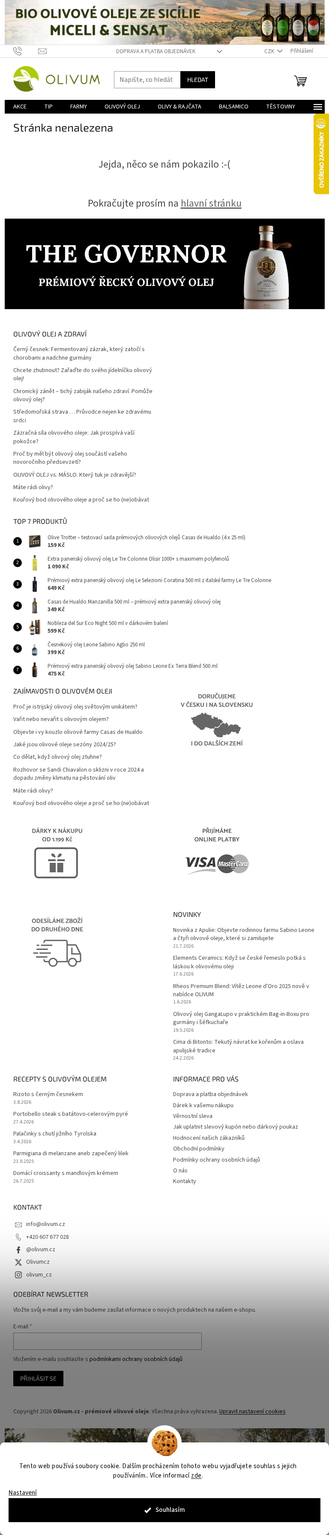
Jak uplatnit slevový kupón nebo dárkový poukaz (235, 1127)
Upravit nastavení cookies (252, 1411)
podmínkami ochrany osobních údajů (136, 1359)
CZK (269, 51)
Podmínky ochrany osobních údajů (216, 1160)
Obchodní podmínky (198, 1148)
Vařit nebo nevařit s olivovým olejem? (61, 719)
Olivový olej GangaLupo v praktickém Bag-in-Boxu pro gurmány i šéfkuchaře (241, 1018)
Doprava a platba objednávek (155, 51)
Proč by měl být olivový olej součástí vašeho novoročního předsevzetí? (70, 458)
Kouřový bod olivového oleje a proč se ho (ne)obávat (81, 500)
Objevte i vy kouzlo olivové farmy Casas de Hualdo (78, 732)
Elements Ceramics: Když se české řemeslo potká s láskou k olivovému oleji (239, 962)
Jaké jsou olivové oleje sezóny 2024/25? (64, 745)
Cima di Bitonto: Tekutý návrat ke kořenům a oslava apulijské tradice (238, 1046)
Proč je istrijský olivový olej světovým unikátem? (75, 707)
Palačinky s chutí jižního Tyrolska (54, 1134)
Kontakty (184, 1181)
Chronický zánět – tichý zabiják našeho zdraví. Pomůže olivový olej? (83, 396)
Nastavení (23, 1493)
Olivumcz (38, 1262)
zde (196, 1475)
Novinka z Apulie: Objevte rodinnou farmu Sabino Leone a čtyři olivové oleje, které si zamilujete (243, 934)
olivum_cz (39, 1275)
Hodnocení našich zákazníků (209, 1138)
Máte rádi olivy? (33, 488)
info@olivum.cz (45, 1224)
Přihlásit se (38, 1378)
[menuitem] (20, 107)
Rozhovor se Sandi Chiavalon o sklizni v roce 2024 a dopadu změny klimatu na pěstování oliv (78, 774)
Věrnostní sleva (192, 1116)
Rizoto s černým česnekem (48, 1094)
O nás (180, 1170)
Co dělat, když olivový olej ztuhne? (57, 757)
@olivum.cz (40, 1249)
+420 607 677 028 (47, 1237)
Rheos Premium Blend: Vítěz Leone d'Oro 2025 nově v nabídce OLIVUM (241, 990)
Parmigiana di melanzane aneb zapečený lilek (71, 1154)
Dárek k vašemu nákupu (203, 1105)
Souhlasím (170, 1509)
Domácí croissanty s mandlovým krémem (65, 1173)
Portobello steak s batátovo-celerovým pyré (70, 1114)
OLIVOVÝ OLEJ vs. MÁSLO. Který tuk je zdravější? (74, 475)
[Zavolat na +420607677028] (26, 51)
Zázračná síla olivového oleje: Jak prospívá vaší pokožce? (74, 437)
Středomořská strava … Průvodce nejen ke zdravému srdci (82, 416)
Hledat (197, 79)
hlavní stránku (211, 203)
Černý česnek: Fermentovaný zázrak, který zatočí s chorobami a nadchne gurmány (79, 353)
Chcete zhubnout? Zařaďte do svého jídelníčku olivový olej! (82, 374)
